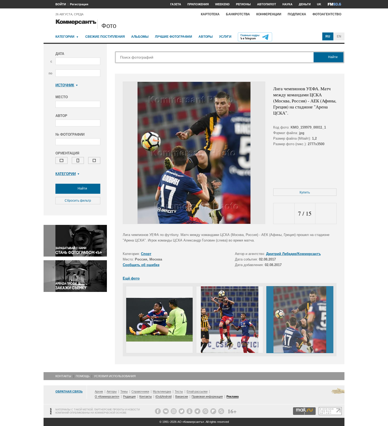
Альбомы (140, 37)
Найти (82, 188)
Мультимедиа (162, 391)
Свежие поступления (105, 37)
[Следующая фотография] (325, 213)
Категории (64, 37)
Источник (64, 85)
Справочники (140, 391)
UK (319, 4)
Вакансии (181, 396)
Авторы (205, 37)
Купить (305, 192)
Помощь (82, 376)
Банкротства (238, 14)
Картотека (210, 14)
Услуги (225, 37)
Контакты (63, 376)
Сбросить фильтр (78, 200)
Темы (124, 391)
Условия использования (115, 376)
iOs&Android (163, 396)
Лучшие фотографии (173, 37)
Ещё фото (131, 278)
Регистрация (79, 4)
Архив (99, 391)
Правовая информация (207, 396)
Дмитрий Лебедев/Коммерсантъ (293, 254)
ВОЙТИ (60, 4)
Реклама (232, 396)
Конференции (268, 14)
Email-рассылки (197, 391)
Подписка (297, 14)
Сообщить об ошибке (141, 265)
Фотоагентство (327, 14)
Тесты (179, 391)
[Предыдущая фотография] (283, 213)
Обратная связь (69, 391)
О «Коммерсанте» (107, 396)
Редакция (129, 396)
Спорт (146, 254)
